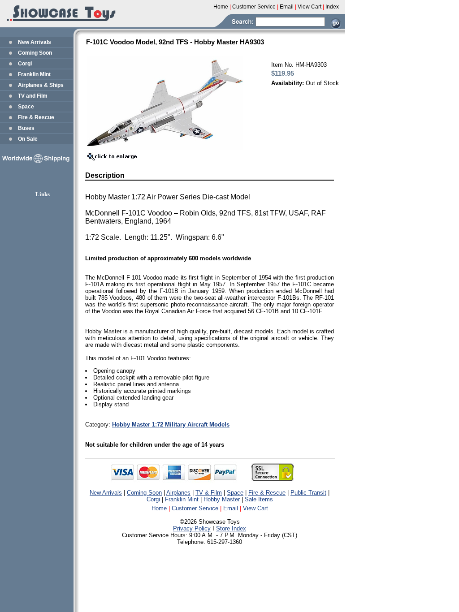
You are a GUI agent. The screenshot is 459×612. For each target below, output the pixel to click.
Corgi (25, 63)
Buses (26, 128)
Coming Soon (35, 53)
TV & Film (208, 492)
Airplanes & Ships (41, 85)
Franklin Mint (34, 74)
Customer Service (195, 508)
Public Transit (308, 492)
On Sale (28, 139)
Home (159, 508)
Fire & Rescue (36, 117)
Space (26, 106)
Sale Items (259, 499)
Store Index (231, 528)
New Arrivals (34, 42)
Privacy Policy (192, 528)
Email (230, 508)
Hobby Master (222, 499)
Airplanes (178, 492)
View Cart (255, 508)
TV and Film (33, 96)
